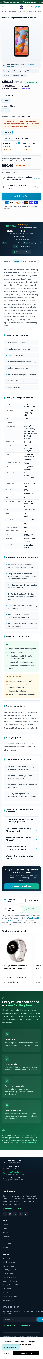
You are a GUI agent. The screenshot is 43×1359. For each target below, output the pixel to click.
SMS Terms (7, 1289)
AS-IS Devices (8, 1300)
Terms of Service (9, 1277)
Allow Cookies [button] (26, 1353)
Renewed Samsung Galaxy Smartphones (22, 11)
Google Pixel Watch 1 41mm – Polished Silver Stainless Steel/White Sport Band (16, 967)
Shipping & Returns (10, 1270)
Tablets (6, 1236)
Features (6, 261)
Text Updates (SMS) (10, 1285)
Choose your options (21, 886)
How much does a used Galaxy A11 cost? (19, 838)
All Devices (7, 1292)
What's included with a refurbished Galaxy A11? (16, 848)
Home (4, 11)
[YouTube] (21, 1214)
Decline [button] (6, 1353)
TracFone (7, 132)
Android (6, 1232)
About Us (6, 1258)
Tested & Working (10, 1296)
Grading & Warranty (11, 1262)
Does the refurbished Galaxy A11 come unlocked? (18, 829)
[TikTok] (26, 1214)
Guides (5, 1247)
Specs (16, 261)
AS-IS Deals (7, 1244)
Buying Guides (8, 1266)
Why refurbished (29, 261)
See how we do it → (30, 1142)
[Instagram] (10, 1214)
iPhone (5, 1225)
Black (5, 100)
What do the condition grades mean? (19, 857)
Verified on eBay (22, 252)
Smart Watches (9, 1240)
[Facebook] (5, 1214)
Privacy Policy (8, 1273)
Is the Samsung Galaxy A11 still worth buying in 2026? (19, 820)
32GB (5, 111)
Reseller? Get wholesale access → (16, 1325)
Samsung (6, 1228)
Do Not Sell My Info (10, 1281)
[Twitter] (15, 1214)
